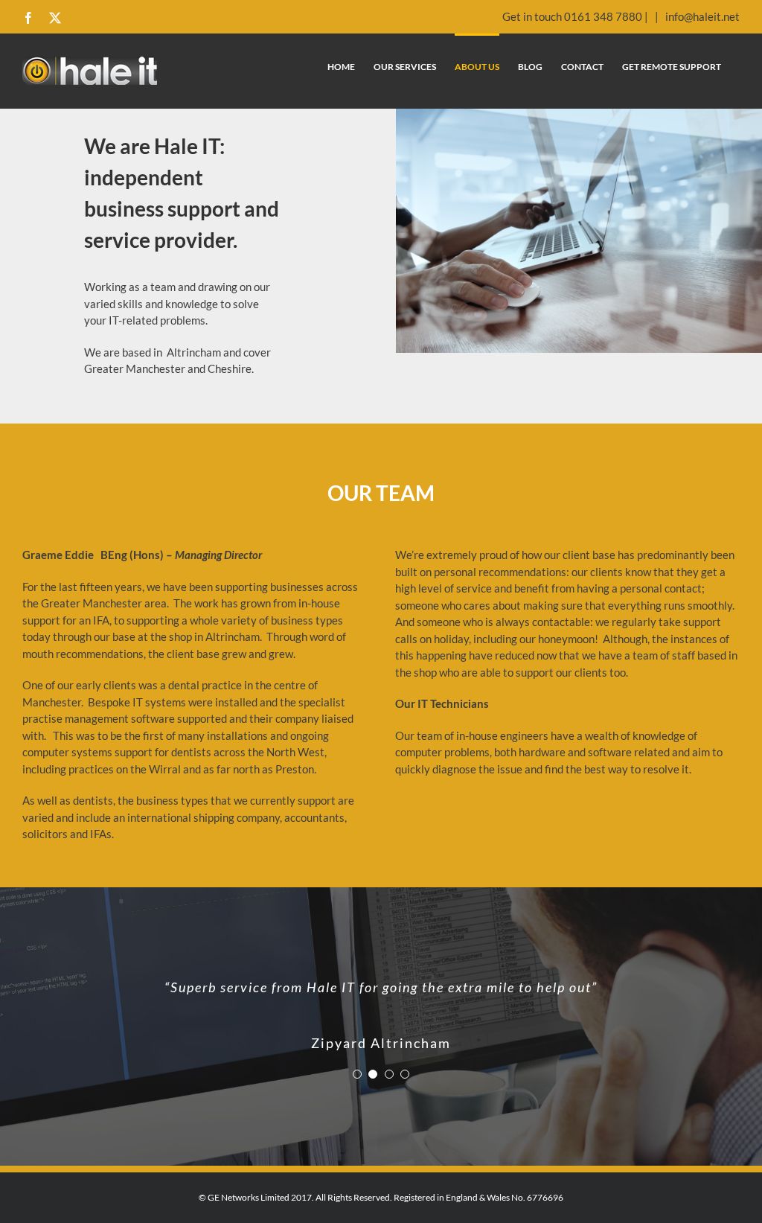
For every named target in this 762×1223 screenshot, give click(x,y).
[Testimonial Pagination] (357, 1063)
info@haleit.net (701, 16)
